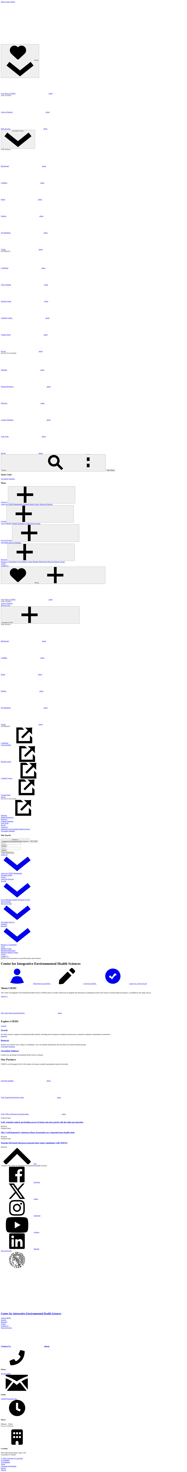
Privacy (3, 1468)
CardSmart (23, 268)
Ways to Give (24, 129)
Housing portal (24, 301)
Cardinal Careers (25, 318)
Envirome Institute (26, 1081)
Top (34, 1164)
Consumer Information (8, 1466)
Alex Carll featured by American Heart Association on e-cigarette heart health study (38, 1132)
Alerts (3, 1464)
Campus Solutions (25, 420)
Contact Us (5, 1326)
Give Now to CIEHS (26, 93)
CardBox (22, 183)
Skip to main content (8, 2)
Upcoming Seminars (10, 1051)
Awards (4, 1030)
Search (4, 846)
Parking (22, 216)
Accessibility (5, 1460)
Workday (22, 370)
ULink (22, 249)
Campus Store (24, 335)
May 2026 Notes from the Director (31, 1013)
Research (5, 1040)
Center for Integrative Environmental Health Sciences (31, 1313)
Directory (22, 403)
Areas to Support (25, 112)
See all (22, 351)
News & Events (6, 1251)
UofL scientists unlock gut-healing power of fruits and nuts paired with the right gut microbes (42, 1122)
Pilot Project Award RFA (42, 984)
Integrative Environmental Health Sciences (15, 840)
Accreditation (5, 1462)
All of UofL (34, 841)
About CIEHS (6, 1318)
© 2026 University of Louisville (12, 1458)
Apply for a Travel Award (138, 984)
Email (21, 199)
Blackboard (23, 166)
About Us (4, 996)
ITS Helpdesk (24, 233)
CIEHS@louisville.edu (9, 1399)
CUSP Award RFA (90, 984)
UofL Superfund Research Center (31, 1097)
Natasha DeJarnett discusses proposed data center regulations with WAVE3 (34, 1143)
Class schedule (24, 285)
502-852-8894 (6, 1374)
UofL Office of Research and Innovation (33, 1114)
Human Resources (26, 386)
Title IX (3, 1470)
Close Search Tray (7, 853)
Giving (3, 1324)
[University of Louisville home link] (93, 43)
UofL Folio (23, 436)
